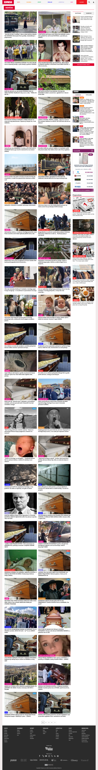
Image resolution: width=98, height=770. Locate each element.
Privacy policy (84, 740)
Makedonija (71, 738)
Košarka (31, 731)
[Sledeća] (54, 722)
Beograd (6, 736)
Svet (70, 728)
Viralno (45, 728)
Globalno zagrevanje (73, 731)
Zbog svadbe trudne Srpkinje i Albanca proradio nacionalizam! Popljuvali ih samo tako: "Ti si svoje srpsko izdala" (83, 259)
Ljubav (57, 733)
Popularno (89, 94)
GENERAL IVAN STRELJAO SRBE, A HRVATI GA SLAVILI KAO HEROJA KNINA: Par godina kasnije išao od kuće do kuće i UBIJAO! (83, 236)
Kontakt (83, 731)
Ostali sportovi (33, 735)
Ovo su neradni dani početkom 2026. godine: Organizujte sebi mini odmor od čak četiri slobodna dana (83, 214)
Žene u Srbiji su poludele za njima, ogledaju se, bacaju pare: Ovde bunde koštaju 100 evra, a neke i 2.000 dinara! (83, 281)
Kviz (18, 735)
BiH (69, 735)
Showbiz (20, 728)
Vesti (6, 728)
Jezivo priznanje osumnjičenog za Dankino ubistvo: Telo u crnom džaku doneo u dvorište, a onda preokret (87, 58)
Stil (56, 731)
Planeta (70, 730)
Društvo (5, 731)
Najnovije (88, 13)
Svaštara (44, 731)
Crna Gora (71, 736)
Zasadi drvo (6, 738)
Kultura (57, 738)
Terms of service (85, 741)
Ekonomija (6, 735)
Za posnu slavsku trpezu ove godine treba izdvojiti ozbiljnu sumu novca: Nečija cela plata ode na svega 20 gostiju (83, 303)
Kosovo (5, 740)
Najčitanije (78, 13)
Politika (5, 730)
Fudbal (31, 730)
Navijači (31, 736)
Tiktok (44, 733)
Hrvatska (70, 733)
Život (57, 730)
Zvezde (18, 731)
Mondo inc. (85, 728)
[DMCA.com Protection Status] (49, 765)
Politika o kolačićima (86, 735)
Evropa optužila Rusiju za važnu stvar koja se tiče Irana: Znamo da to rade (87, 18)
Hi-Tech (57, 736)
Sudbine (5, 741)
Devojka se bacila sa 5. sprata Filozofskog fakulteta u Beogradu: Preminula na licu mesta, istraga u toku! (87, 29)
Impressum (84, 730)
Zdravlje (57, 735)
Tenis (31, 733)
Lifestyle (59, 728)
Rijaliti (18, 730)
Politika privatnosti (85, 738)
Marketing (84, 733)
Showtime (32, 738)
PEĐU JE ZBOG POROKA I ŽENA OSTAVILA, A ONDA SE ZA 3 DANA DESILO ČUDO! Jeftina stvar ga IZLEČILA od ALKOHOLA (87, 48)
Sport (32, 728)
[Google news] (57, 756)
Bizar (44, 730)
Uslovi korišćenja (85, 736)
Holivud (18, 733)
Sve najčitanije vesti (83, 64)
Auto (70, 740)
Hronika (5, 733)
